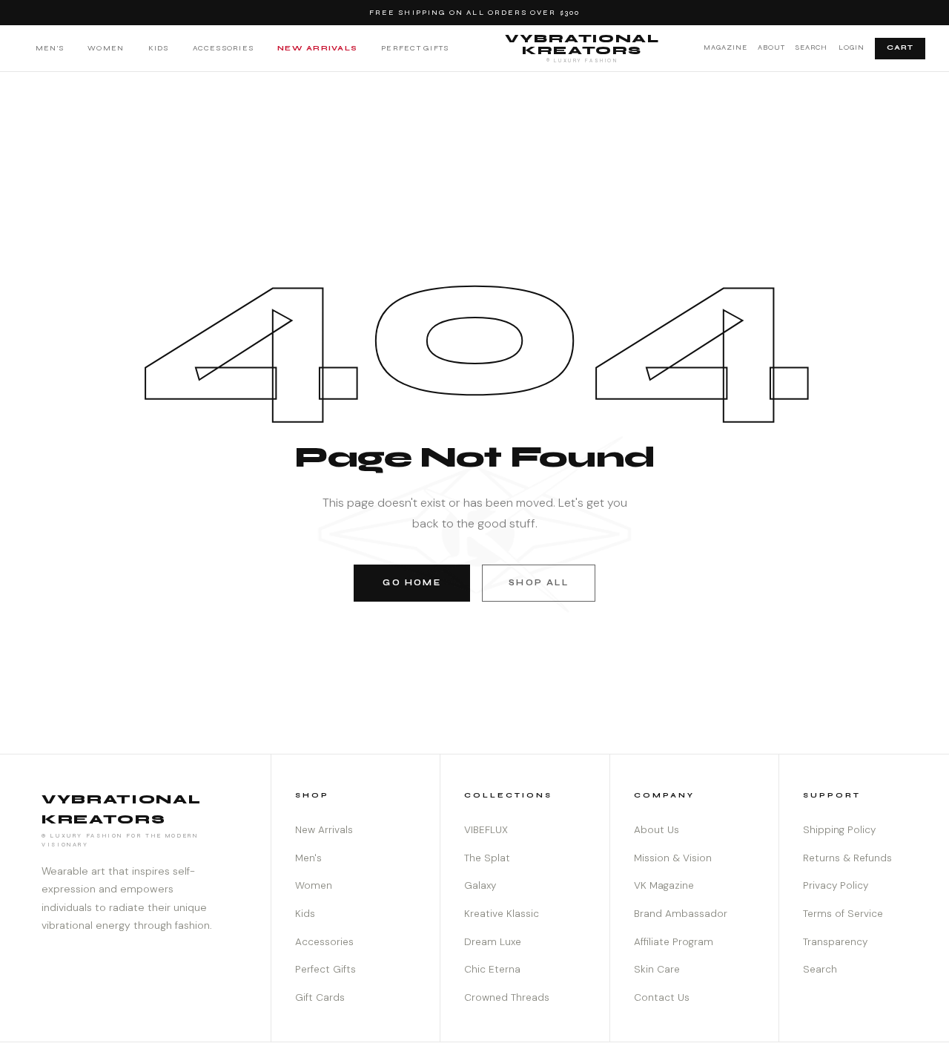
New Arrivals (317, 48)
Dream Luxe (492, 941)
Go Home (411, 583)
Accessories (223, 48)
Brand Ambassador (680, 913)
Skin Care (657, 969)
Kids (158, 48)
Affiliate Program (673, 941)
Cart (900, 47)
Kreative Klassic (501, 913)
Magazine (725, 47)
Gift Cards (320, 997)
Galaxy (480, 885)
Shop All (538, 583)
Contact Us (662, 997)
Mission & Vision (673, 858)
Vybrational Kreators (582, 47)
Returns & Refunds (847, 858)
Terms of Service (843, 913)
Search (811, 47)
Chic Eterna (492, 969)
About (771, 47)
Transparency (835, 941)
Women (105, 48)
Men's (50, 48)
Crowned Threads (506, 997)
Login (851, 47)
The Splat (487, 858)
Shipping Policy (839, 829)
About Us (656, 829)
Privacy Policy (835, 885)
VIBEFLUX (486, 829)
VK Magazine (664, 885)
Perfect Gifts (415, 48)
